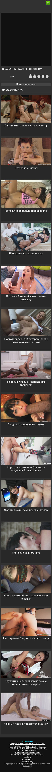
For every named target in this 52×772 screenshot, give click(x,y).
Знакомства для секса (27, 750)
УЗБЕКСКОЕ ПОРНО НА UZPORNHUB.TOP (27, 748)
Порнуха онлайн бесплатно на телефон (27, 743)
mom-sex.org (27, 761)
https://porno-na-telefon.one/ (27, 752)
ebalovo (27, 757)
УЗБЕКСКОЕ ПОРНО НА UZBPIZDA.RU (27, 755)
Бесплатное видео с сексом (27, 746)
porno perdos (27, 759)
